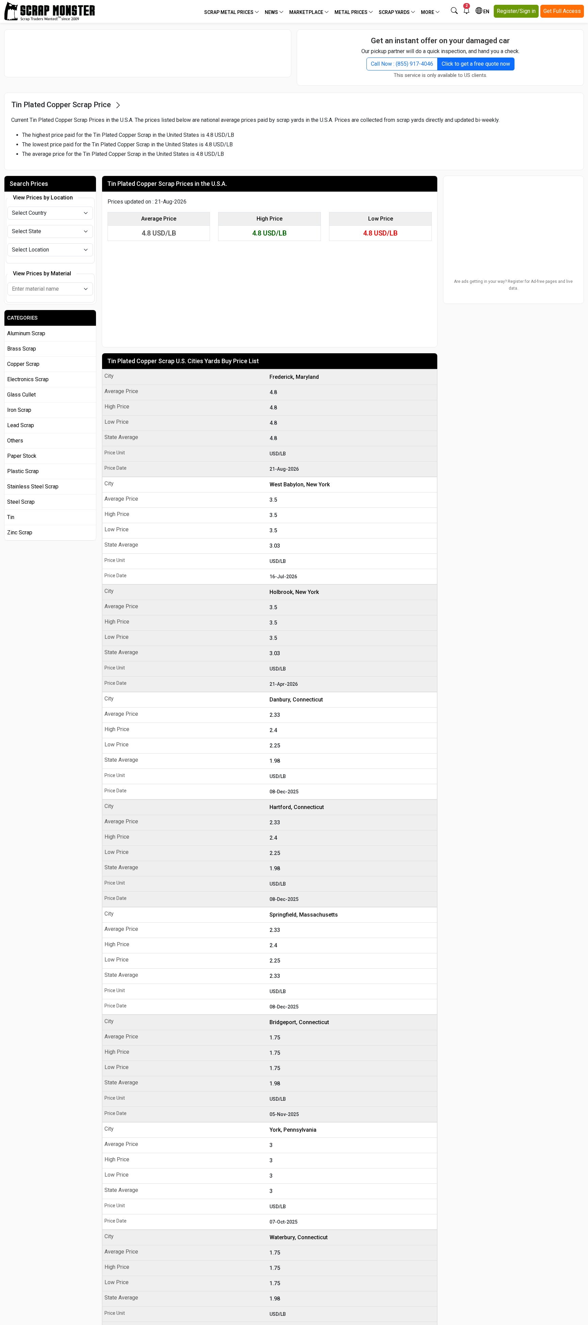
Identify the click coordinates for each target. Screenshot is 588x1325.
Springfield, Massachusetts (304, 914)
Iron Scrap (19, 410)
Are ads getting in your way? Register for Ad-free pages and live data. (513, 285)
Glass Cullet (21, 394)
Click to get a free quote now (476, 64)
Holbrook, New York (294, 592)
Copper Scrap (23, 364)
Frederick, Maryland (294, 377)
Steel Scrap (21, 502)
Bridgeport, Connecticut (299, 1022)
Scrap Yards (395, 12)
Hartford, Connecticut (297, 807)
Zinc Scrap (19, 532)
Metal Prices (351, 12)
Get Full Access (562, 11)
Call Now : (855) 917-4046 (402, 64)
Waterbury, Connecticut (299, 1237)
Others (15, 440)
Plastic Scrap (23, 471)
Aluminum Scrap (26, 333)
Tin (10, 517)
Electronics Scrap (28, 379)
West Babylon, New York (300, 484)
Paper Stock (21, 456)
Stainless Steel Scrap (33, 486)
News (272, 12)
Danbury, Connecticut (296, 699)
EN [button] (485, 11)
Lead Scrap (20, 425)
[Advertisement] (147, 53)
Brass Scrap (21, 348)
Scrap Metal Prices (229, 12)
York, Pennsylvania (293, 1130)
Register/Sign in (516, 11)
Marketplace (306, 12)
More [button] (428, 12)
